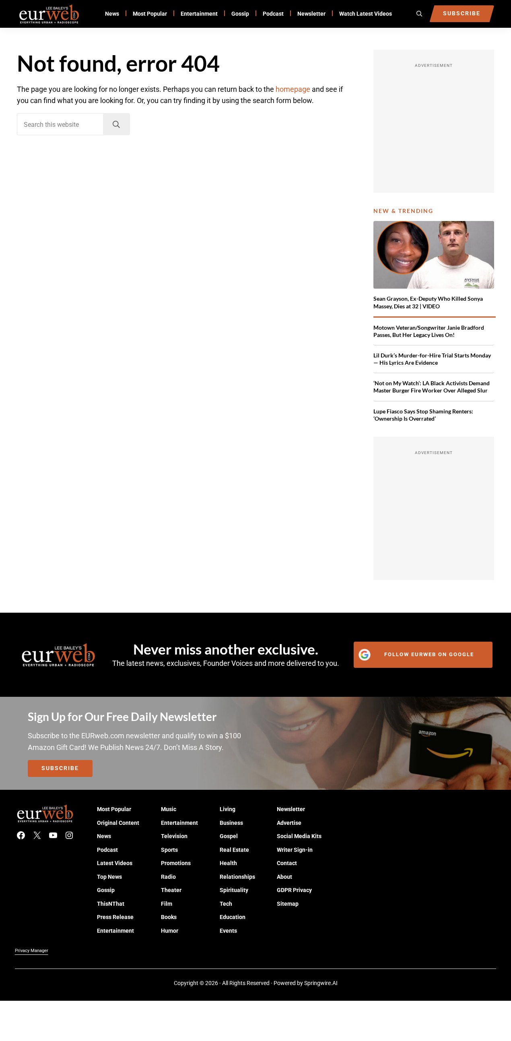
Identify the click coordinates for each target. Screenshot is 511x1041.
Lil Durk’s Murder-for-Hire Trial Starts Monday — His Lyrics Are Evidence (432, 359)
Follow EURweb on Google (429, 654)
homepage (293, 89)
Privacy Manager (31, 950)
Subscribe (60, 768)
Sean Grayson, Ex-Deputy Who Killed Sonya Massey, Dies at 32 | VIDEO (428, 302)
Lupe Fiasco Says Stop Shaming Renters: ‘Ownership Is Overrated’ (423, 415)
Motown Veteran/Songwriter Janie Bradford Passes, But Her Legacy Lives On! (428, 331)
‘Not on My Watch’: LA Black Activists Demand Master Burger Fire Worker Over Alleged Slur (431, 387)
